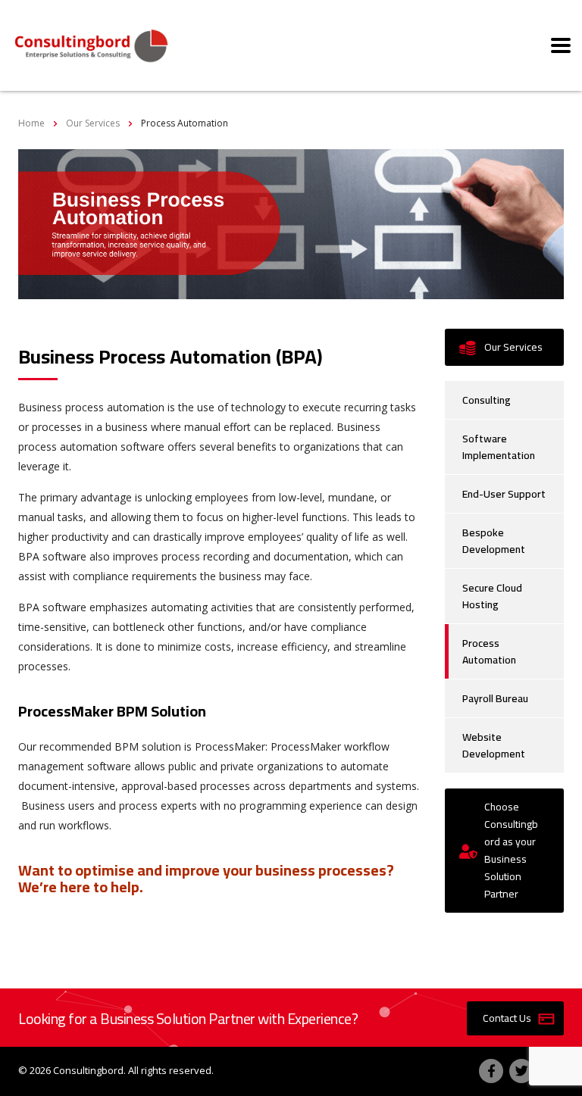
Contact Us (507, 1018)
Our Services (513, 347)
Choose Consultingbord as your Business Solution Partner (511, 850)
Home (31, 123)
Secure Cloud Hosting (492, 596)
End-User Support (504, 494)
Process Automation (489, 651)
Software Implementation (498, 447)
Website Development (493, 745)
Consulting (486, 400)
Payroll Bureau (495, 698)
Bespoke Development (493, 541)
